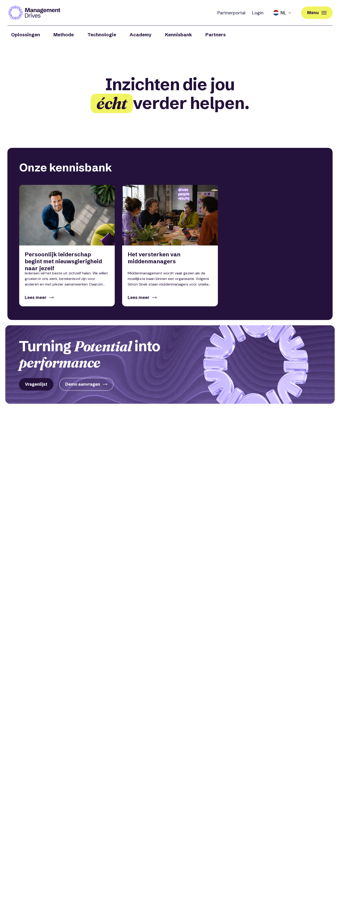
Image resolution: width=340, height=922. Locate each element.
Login (257, 13)
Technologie (101, 34)
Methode (63, 34)
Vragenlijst (36, 384)
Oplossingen (25, 34)
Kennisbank (178, 34)
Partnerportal (231, 13)
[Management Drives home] (34, 12)
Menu (313, 12)
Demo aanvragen (82, 384)
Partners (215, 34)
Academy (140, 34)
